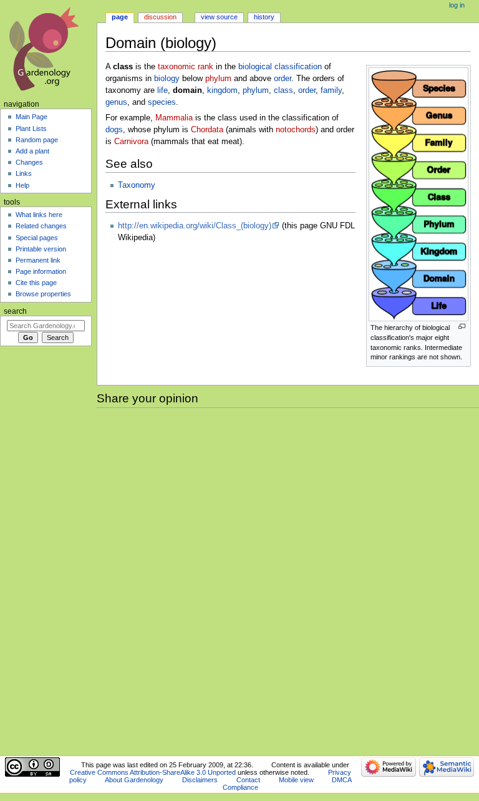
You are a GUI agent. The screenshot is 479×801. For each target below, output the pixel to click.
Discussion (160, 17)
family (331, 90)
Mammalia (174, 118)
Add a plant (32, 151)
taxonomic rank (185, 66)
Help (22, 185)
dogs (114, 129)
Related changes (41, 226)
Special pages (37, 237)
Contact (248, 780)
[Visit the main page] (48, 48)
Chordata (207, 129)
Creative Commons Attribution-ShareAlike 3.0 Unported (153, 772)
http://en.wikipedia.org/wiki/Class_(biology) (194, 225)
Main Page (31, 116)
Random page (37, 139)
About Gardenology (134, 780)
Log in (457, 5)
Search (15, 311)
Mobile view (296, 780)
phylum (218, 78)
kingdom (222, 90)
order (282, 78)
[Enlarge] (462, 326)
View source (219, 17)
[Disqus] (288, 579)
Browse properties (43, 294)
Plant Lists (31, 128)
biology (167, 78)
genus (116, 102)
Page (120, 17)
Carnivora (131, 141)
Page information (41, 271)
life (162, 90)
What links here (39, 214)
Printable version (41, 249)
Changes (29, 162)
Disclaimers (200, 780)
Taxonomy (136, 185)
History (264, 17)
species (162, 102)
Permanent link (38, 260)
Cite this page (36, 282)
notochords (296, 129)
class (283, 90)
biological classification (280, 66)
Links (24, 173)
